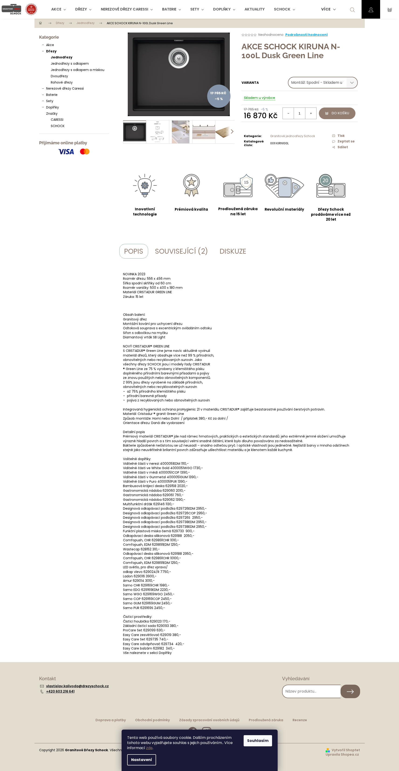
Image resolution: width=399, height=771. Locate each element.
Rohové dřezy (62, 82)
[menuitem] (59, 9)
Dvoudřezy (59, 76)
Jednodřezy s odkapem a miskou (77, 69)
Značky (52, 113)
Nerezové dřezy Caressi (65, 88)
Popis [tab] (133, 251)
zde (149, 748)
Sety (49, 101)
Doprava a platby (110, 720)
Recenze (300, 720)
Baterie (52, 94)
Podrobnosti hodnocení (306, 35)
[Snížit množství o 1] (288, 113)
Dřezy (51, 51)
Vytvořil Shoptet (346, 750)
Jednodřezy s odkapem (70, 63)
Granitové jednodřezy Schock (292, 136)
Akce (50, 45)
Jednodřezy (61, 57)
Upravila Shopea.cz (342, 754)
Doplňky (52, 107)
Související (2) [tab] (181, 251)
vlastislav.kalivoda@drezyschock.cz (77, 686)
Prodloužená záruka (266, 720)
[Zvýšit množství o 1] (310, 113)
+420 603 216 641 (60, 691)
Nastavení (141, 759)
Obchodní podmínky (152, 720)
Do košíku (340, 113)
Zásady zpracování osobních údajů (209, 720)
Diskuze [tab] (233, 251)
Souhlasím (258, 740)
